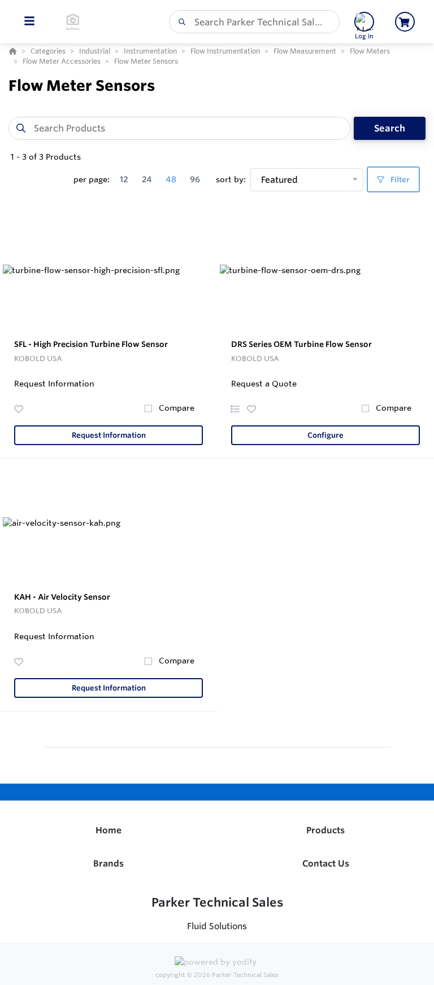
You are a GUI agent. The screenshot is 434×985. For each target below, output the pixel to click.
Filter (399, 179)
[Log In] (364, 22)
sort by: (231, 179)
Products (325, 830)
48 (171, 179)
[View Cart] (405, 22)
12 (124, 179)
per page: (91, 179)
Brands (108, 863)
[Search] (180, 22)
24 (147, 179)
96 (195, 179)
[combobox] (254, 22)
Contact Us (325, 863)
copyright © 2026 (217, 975)
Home (108, 830)
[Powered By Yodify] (217, 963)
